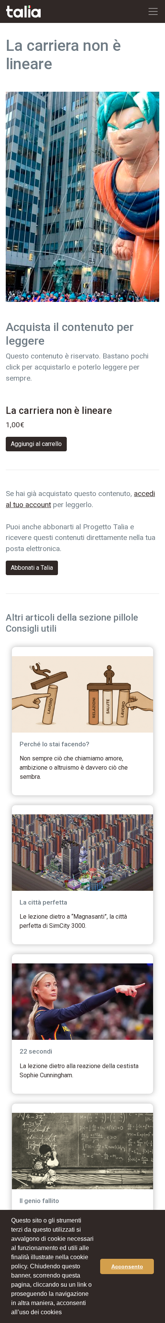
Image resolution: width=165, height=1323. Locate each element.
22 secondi (36, 1051)
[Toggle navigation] (153, 11)
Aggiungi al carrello (36, 443)
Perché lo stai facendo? (54, 744)
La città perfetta (43, 902)
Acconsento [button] (127, 1266)
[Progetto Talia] (23, 11)
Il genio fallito (39, 1201)
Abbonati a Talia (32, 567)
